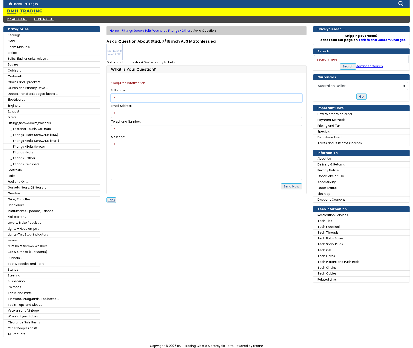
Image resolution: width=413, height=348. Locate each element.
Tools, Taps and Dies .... (25, 305)
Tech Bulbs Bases (330, 238)
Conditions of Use (330, 176)
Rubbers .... (15, 258)
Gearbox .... (16, 193)
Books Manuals (19, 47)
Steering (14, 275)
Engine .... (14, 105)
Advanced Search (369, 66)
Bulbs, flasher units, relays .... (28, 58)
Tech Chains (326, 267)
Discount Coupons (331, 199)
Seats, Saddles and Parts (26, 264)
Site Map (323, 194)
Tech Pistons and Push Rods (338, 262)
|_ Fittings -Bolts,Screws (26, 146)
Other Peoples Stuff (22, 328)
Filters (12, 117)
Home (17, 4)
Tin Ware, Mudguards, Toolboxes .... (34, 299)
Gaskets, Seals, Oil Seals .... (27, 187)
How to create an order (334, 114)
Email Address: (121, 106)
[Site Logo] (206, 12)
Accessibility (326, 182)
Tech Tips (324, 221)
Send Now (291, 186)
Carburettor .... (18, 76)
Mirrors (13, 240)
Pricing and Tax (328, 125)
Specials (323, 131)
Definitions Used (329, 137)
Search (348, 66)
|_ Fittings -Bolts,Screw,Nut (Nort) (33, 141)
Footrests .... (16, 170)
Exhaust (13, 111)
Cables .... (15, 70)
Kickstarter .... (17, 217)
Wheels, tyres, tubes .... (24, 316)
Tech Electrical (328, 227)
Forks (11, 176)
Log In (33, 4)
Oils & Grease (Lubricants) (27, 252)
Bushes (13, 64)
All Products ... (18, 334)
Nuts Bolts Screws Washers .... (29, 246)
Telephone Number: (126, 121)
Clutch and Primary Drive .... (28, 88)
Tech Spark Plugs (330, 244)
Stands (13, 269)
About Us (324, 158)
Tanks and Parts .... (21, 293)
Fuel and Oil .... (18, 181)
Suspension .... (18, 281)
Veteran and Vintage (23, 310)
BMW (11, 41)
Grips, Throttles (19, 199)
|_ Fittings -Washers (23, 164)
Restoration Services (332, 215)
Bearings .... (16, 35)
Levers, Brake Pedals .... (24, 222)
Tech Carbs (326, 256)
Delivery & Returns (331, 164)
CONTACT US (44, 19)
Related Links (327, 279)
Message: (118, 137)
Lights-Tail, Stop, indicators (28, 234)
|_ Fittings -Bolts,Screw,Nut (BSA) (33, 135)
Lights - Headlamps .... (24, 228)
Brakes (12, 53)
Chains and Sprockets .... (26, 82)
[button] (401, 4)
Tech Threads (327, 232)
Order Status (327, 188)
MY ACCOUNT (17, 19)
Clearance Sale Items (24, 322)
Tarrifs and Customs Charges (339, 143)
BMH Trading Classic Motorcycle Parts (205, 346)
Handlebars (16, 205)
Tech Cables (326, 273)
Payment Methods (331, 120)
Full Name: (118, 90)
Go (361, 96)
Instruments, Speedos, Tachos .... (32, 211)
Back (111, 200)
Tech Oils (324, 250)
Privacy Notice (328, 170)
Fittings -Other (179, 30)
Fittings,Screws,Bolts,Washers (143, 30)
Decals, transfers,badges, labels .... (33, 94)
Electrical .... (16, 99)
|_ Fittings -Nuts (20, 152)
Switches (14, 287)
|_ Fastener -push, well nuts (29, 129)
